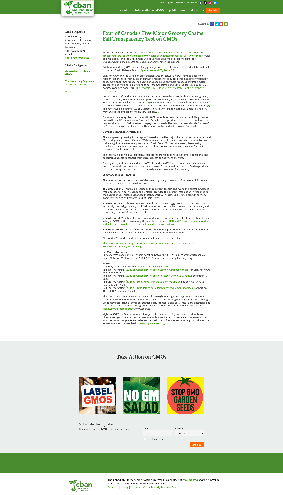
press (170, 2)
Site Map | (136, 487)
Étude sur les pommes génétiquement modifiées (153, 282)
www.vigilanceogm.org (152, 323)
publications (177, 10)
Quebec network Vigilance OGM (159, 70)
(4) (195, 108)
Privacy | (125, 487)
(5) (158, 111)
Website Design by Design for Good (160, 487)
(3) (208, 105)
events (162, 2)
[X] (205, 3)
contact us (192, 2)
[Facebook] (200, 3)
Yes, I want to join (156, 439)
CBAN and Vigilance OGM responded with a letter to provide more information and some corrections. (156, 222)
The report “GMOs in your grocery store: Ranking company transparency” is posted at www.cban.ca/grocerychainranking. (150, 245)
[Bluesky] (215, 2)
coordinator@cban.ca (77, 57)
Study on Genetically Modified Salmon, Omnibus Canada (157, 269)
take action (197, 10)
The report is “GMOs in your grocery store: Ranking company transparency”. (153, 89)
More (68, 91)
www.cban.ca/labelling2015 (153, 266)
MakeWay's (190, 480)
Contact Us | (114, 487)
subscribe (180, 2)
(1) (148, 102)
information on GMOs (149, 10)
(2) (156, 105)
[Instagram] (210, 3)
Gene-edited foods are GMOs (77, 73)
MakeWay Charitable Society (118, 308)
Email (146, 428)
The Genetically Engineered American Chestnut (80, 83)
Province (179, 428)
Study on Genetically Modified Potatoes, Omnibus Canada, (158, 275)
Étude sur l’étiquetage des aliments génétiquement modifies (159, 288)
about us (125, 10)
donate (212, 10)
